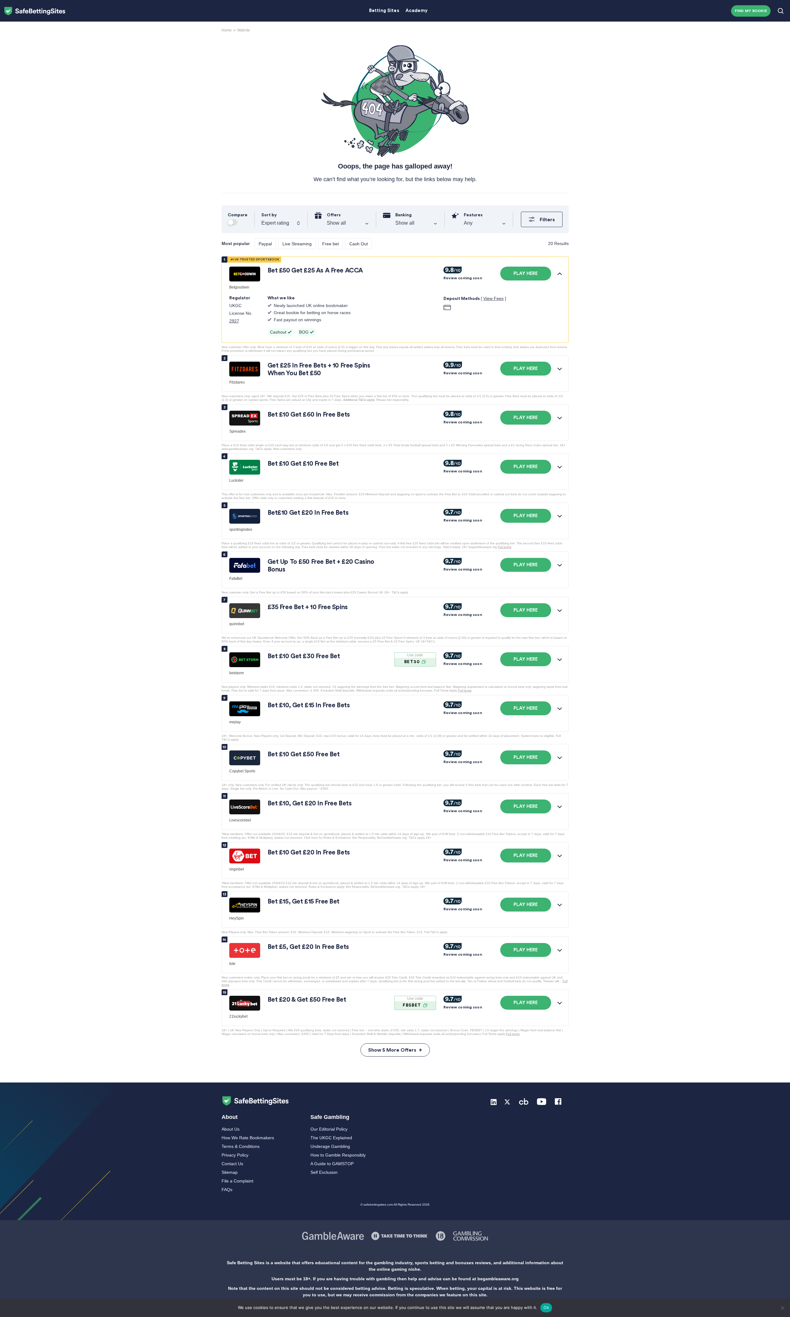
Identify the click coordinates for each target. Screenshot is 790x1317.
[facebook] (558, 1101)
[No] (782, 1308)
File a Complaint (237, 1180)
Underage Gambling (330, 1146)
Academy (416, 10)
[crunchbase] (523, 1101)
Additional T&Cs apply (358, 399)
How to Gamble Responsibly (338, 1155)
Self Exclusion (324, 1172)
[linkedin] (494, 1101)
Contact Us (232, 1163)
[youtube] (541, 1101)
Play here (526, 273)
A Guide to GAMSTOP (332, 1163)
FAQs (227, 1189)
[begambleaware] (441, 1235)
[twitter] (507, 1101)
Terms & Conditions (241, 1146)
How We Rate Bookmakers (248, 1137)
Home (227, 30)
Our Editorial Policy (328, 1129)
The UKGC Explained (331, 1137)
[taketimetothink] (399, 1235)
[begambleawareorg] (333, 1235)
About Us (230, 1129)
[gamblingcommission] (470, 1235)
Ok (546, 1307)
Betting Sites (384, 10)
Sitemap (230, 1172)
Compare (237, 215)
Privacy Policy (235, 1155)
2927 (234, 320)
